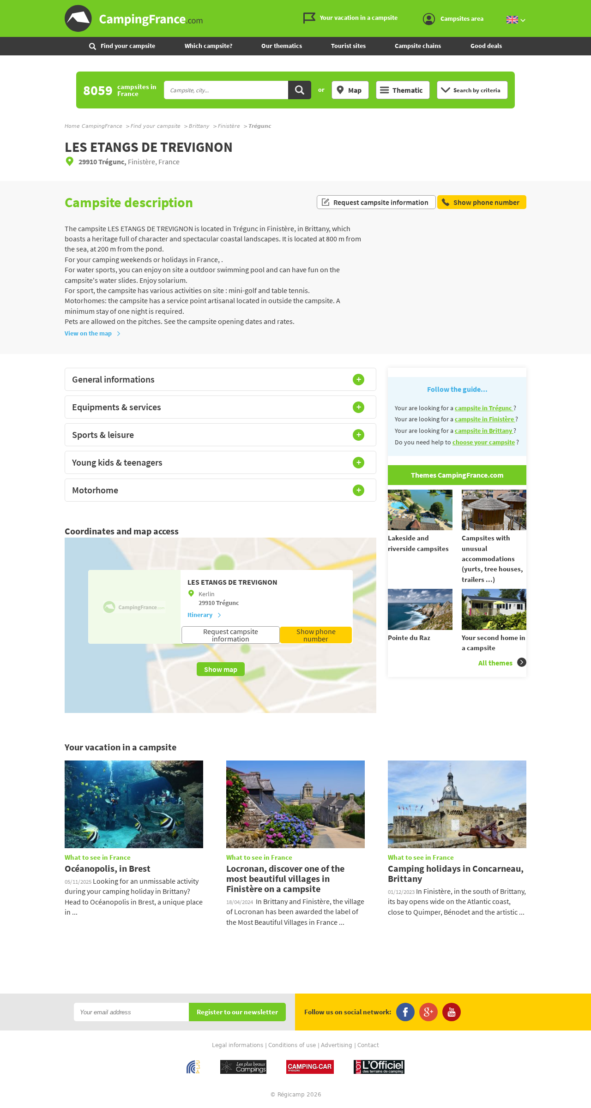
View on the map (88, 333)
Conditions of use (292, 1045)
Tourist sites (348, 46)
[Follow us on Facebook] (405, 1012)
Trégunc (227, 603)
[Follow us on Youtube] (451, 1012)
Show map (220, 669)
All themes (495, 662)
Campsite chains (418, 46)
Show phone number (316, 635)
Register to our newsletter (237, 1012)
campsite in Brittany (484, 430)
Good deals (486, 46)
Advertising (336, 1045)
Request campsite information (380, 202)
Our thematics (281, 46)
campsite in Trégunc (484, 408)
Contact (368, 1045)
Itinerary (199, 615)
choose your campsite (483, 442)
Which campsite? (208, 46)
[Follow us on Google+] (428, 1012)
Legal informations (237, 1045)
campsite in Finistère (485, 419)
